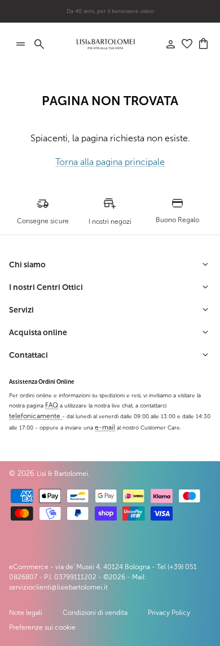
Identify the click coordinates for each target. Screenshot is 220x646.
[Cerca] (45, 44)
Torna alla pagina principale (110, 162)
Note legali (25, 613)
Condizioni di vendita (95, 613)
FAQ (51, 405)
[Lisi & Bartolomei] (105, 44)
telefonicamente (35, 416)
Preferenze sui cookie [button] (42, 627)
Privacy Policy (169, 613)
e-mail (105, 427)
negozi (128, 15)
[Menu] (20, 44)
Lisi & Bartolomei (62, 474)
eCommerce (29, 567)
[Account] (164, 44)
